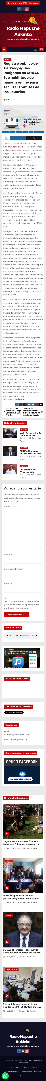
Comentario (10, 506)
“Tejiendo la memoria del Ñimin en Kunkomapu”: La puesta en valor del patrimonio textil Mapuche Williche (21, 844)
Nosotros (23, 1076)
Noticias (7, 59)
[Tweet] (34, 138)
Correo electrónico (13, 569)
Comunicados (26, 1072)
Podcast (37, 1072)
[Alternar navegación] (35, 49)
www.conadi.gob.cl (16, 146)
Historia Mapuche (30, 1067)
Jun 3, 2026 (25, 456)
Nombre (8, 554)
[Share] (18, 138)
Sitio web (8, 583)
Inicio (11, 1067)
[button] (5, 1075)
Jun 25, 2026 (25, 438)
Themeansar (23, 1063)
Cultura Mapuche (11, 807)
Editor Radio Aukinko (28, 848)
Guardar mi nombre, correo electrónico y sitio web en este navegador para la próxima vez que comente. (22, 604)
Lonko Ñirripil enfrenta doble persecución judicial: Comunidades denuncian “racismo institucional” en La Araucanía (22, 899)
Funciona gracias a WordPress (16, 1060)
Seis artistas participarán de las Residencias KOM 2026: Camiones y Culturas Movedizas (21, 1007)
